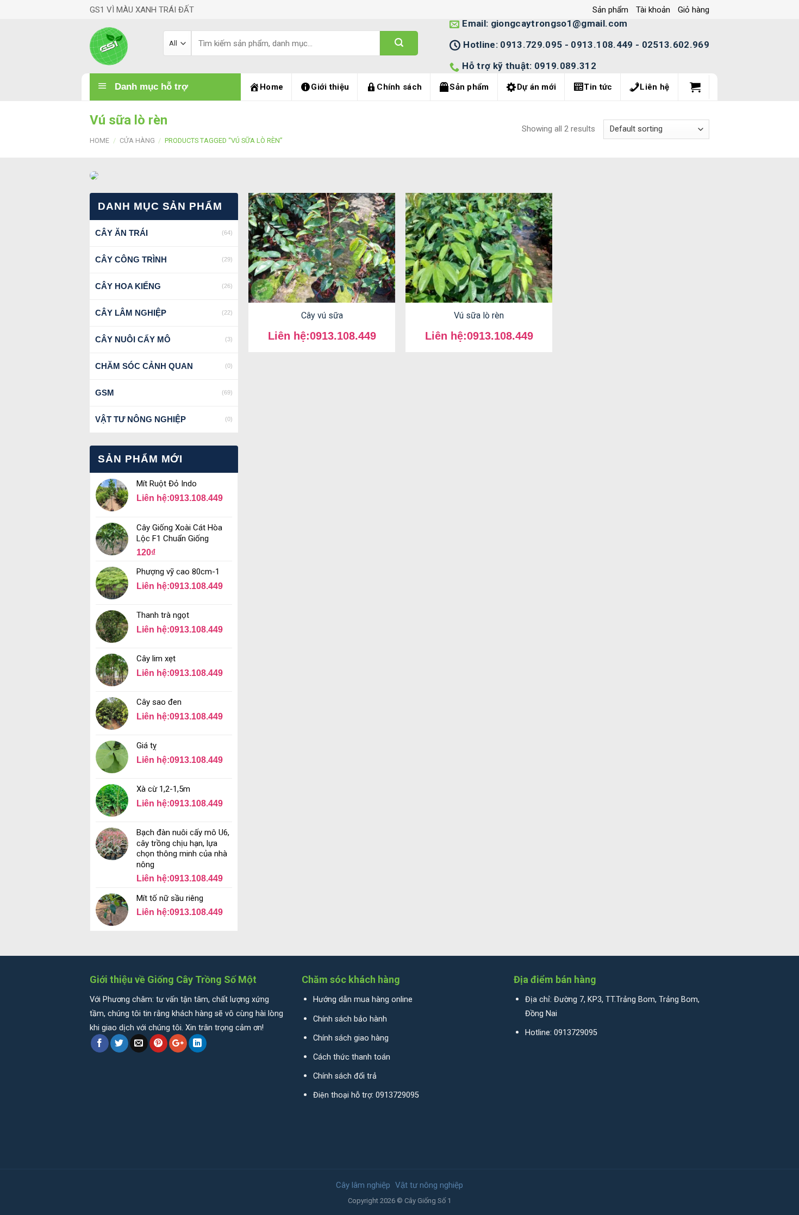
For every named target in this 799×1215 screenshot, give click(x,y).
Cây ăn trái (121, 232)
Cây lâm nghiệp (130, 312)
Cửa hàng (137, 140)
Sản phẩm (610, 10)
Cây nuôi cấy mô (133, 339)
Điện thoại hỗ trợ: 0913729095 (366, 1095)
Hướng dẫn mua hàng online (363, 999)
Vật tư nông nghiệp (140, 419)
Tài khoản (653, 10)
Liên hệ (654, 87)
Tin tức (598, 87)
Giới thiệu (330, 87)
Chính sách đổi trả (345, 1076)
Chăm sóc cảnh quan (144, 366)
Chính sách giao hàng (351, 1038)
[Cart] (695, 87)
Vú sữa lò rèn (479, 315)
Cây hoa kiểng (128, 286)
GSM (104, 392)
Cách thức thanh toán (351, 1057)
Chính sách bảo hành (350, 1019)
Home (271, 87)
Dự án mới (537, 87)
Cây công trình (131, 259)
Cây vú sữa (322, 315)
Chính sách (399, 87)
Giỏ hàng (693, 10)
